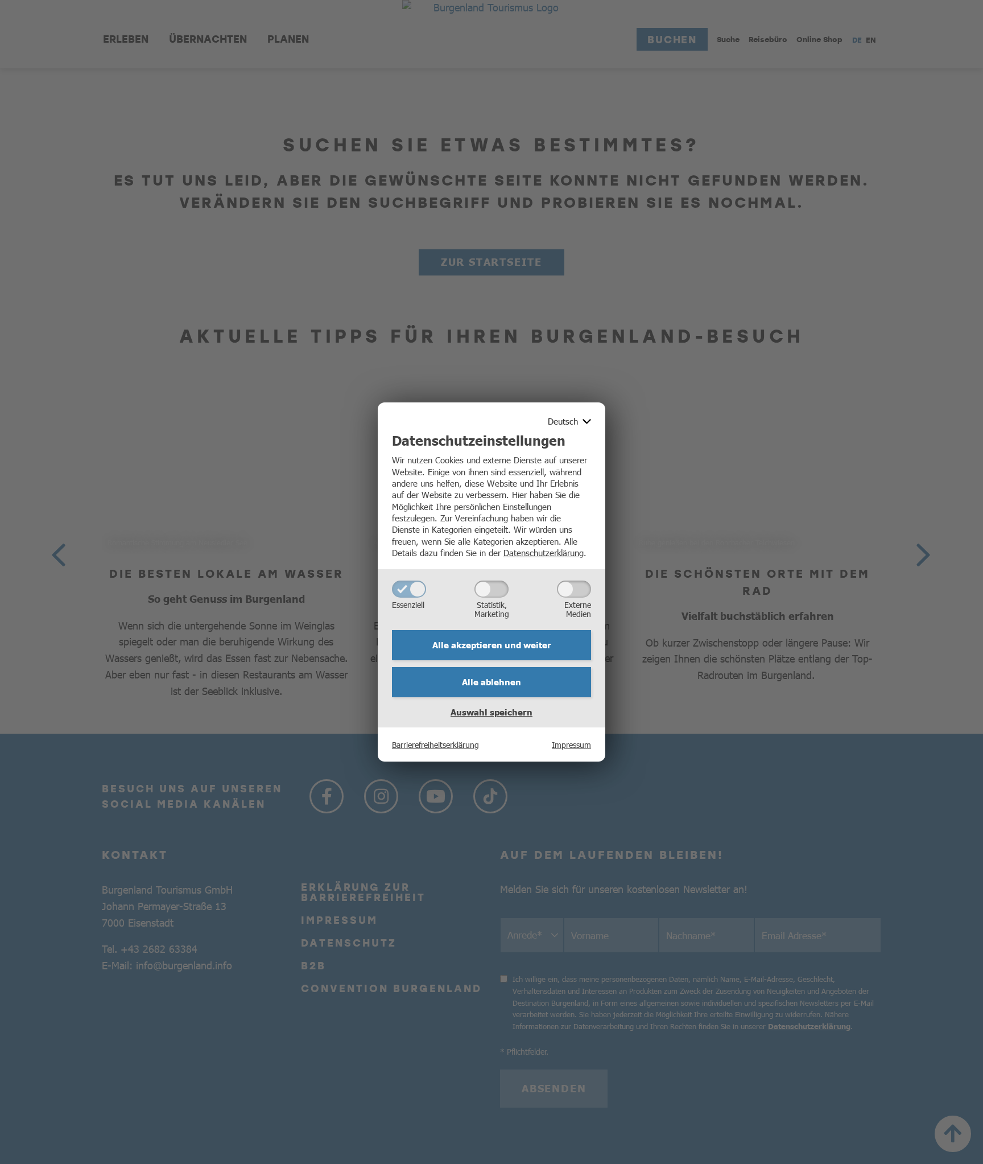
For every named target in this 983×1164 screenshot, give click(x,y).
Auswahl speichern (491, 712)
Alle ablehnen (491, 682)
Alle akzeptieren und (491, 645)
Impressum (571, 744)
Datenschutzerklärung (543, 552)
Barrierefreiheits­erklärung (435, 744)
